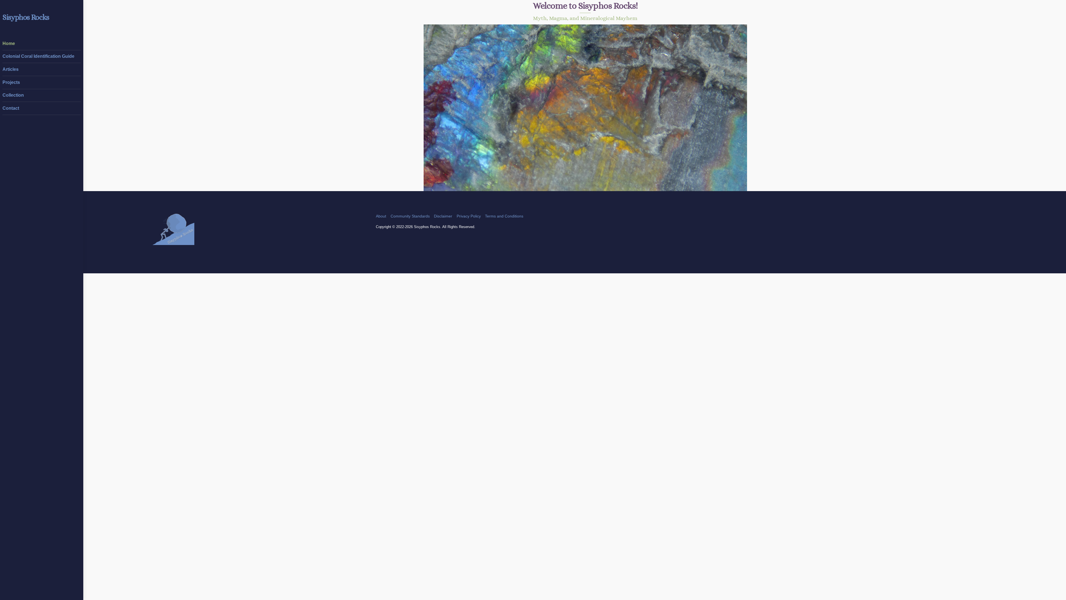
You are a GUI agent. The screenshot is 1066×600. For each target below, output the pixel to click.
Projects (11, 82)
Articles (10, 69)
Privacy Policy (469, 216)
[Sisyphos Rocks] (173, 242)
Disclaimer (443, 216)
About (381, 216)
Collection (13, 95)
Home (8, 43)
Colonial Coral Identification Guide (38, 56)
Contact (10, 108)
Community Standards (410, 216)
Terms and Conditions (504, 216)
